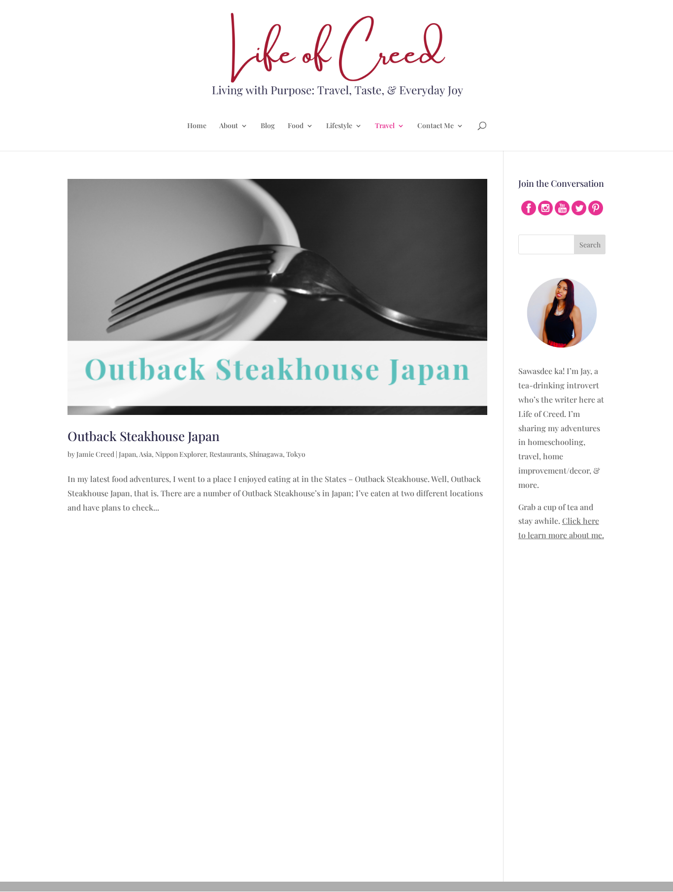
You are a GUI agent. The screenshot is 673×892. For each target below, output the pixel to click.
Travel (385, 126)
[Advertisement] (562, 705)
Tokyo (295, 454)
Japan (127, 454)
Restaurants (227, 454)
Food (295, 126)
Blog (268, 126)
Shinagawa (266, 454)
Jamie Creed (95, 454)
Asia (145, 454)
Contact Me (435, 126)
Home (196, 126)
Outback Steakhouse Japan (143, 436)
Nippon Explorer (180, 454)
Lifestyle (339, 126)
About (228, 126)
